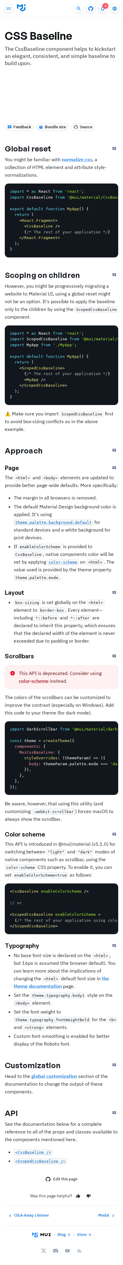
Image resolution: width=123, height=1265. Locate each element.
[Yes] (78, 1196)
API (11, 1113)
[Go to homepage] (21, 8)
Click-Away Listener (31, 1215)
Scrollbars (19, 656)
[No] (88, 1196)
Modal (103, 1215)
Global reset (28, 148)
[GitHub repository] (91, 8)
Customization (33, 1065)
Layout (14, 592)
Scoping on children (42, 275)
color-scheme (34, 681)
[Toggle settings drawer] (114, 8)
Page (12, 468)
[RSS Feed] (79, 1250)
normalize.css (77, 159)
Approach (24, 450)
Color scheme (25, 834)
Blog (62, 1234)
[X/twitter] (43, 1250)
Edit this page (65, 1179)
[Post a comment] (114, 149)
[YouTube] (67, 1250)
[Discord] (55, 1250)
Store (82, 1234)
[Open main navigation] (8, 8)
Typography (22, 945)
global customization (54, 1076)
